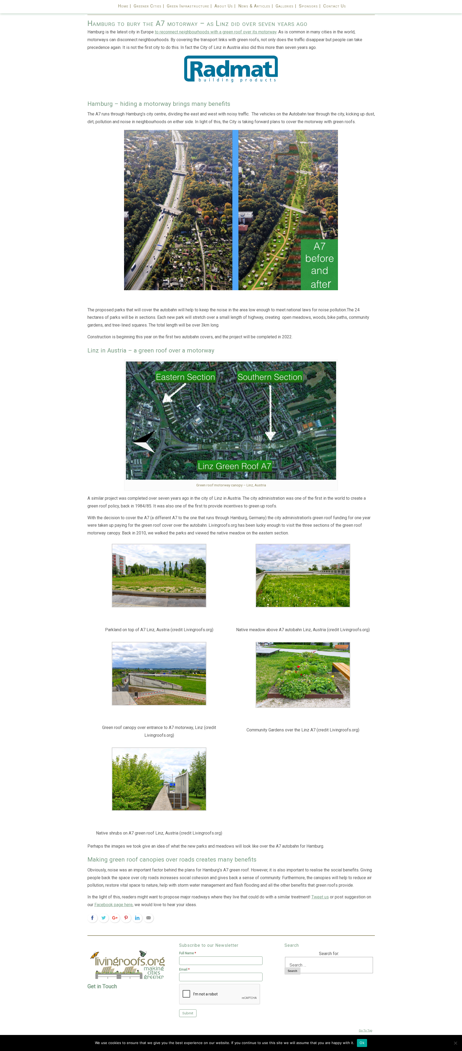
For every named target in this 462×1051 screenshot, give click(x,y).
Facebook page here (113, 904)
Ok (362, 1043)
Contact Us (334, 6)
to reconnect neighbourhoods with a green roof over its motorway (215, 31)
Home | (124, 6)
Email (184, 969)
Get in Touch (102, 986)
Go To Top (365, 1030)
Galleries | (286, 6)
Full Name (187, 953)
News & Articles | (255, 6)
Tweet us (320, 896)
